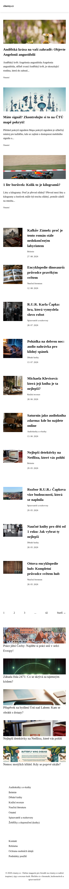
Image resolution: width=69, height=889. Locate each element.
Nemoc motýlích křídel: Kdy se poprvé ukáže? (31, 764)
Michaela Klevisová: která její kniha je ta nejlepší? (42, 384)
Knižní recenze (33, 394)
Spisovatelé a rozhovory (37, 320)
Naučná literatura (34, 283)
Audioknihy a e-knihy (37, 431)
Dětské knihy (33, 357)
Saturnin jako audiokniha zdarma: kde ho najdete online (46, 421)
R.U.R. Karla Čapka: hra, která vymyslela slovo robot (43, 310)
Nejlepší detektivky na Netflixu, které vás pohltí (32, 738)
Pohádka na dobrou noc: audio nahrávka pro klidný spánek (45, 347)
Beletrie (30, 251)
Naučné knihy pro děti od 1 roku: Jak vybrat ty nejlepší (46, 532)
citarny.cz (8, 6)
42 (46, 612)
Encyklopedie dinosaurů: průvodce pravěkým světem (46, 272)
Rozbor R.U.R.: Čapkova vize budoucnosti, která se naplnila (46, 495)
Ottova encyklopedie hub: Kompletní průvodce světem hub (43, 569)
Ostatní (6, 77)
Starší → (61, 612)
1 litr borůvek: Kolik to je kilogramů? (31, 185)
